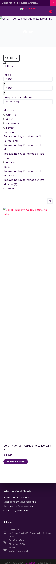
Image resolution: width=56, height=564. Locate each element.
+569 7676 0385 (17, 543)
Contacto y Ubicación (16, 510)
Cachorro (11, 123)
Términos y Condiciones (18, 506)
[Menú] (4, 11)
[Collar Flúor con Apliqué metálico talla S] (28, 324)
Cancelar (8, 188)
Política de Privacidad (16, 497)
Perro (9, 127)
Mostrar (10, 184)
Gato (8, 119)
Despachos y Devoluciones (19, 501)
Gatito (9, 114)
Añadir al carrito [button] (16, 461)
